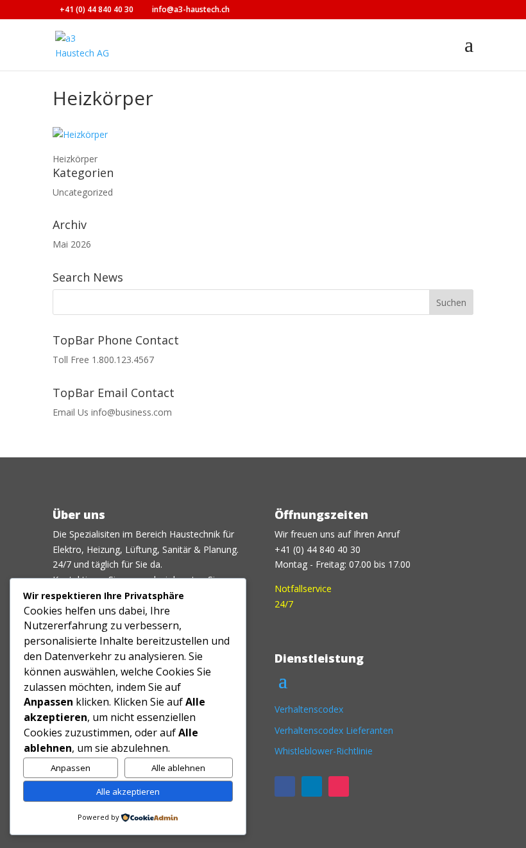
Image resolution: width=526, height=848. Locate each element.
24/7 (284, 604)
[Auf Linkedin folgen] (311, 786)
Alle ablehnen (178, 768)
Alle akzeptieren (128, 791)
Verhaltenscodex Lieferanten (334, 730)
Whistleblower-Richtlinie (324, 751)
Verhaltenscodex (309, 709)
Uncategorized (83, 192)
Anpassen (70, 768)
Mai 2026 (72, 244)
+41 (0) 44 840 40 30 (96, 9)
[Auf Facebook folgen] (285, 786)
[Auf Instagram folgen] (338, 786)
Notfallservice (303, 588)
